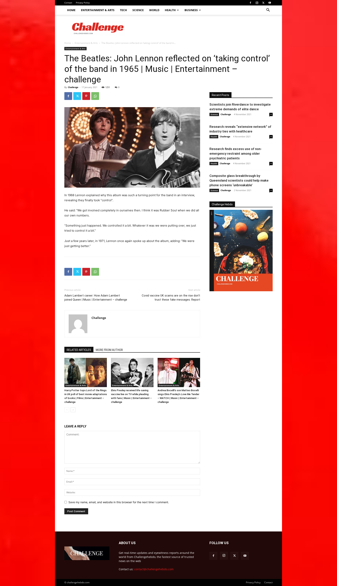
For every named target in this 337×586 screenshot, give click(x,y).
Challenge (73, 87)
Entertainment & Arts (97, 10)
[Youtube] (270, 2)
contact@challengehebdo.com (154, 569)
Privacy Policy (83, 2)
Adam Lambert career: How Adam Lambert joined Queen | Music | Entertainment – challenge (95, 297)
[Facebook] (250, 2)
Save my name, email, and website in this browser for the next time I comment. (118, 502)
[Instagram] (257, 2)
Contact (68, 2)
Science (138, 10)
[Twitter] (263, 2)
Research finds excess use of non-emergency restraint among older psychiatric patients (235, 153)
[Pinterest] (86, 96)
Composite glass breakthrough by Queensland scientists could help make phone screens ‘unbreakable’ (239, 180)
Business (191, 10)
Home (71, 10)
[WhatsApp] (95, 96)
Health (170, 10)
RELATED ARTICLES (79, 349)
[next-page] (73, 409)
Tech (123, 10)
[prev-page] (66, 409)
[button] (268, 10)
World (154, 10)
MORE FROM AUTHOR (109, 349)
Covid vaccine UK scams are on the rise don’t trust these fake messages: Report (171, 297)
